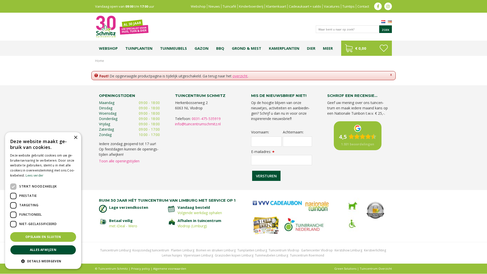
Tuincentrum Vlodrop (284, 250)
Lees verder (34, 175)
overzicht (240, 76)
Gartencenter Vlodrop (317, 250)
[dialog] (43, 200)
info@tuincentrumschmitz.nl (198, 124)
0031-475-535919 (206, 118)
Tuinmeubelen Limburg (271, 255)
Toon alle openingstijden (119, 161)
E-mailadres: (262, 151)
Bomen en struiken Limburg (216, 250)
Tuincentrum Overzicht (376, 268)
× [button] (75, 138)
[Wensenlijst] (383, 48)
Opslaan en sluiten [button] (43, 237)
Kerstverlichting (375, 250)
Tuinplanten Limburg (252, 250)
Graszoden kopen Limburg (234, 255)
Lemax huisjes (172, 255)
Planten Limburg (182, 250)
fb (378, 6)
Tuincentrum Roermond (307, 255)
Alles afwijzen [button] (43, 250)
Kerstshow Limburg (348, 250)
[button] (43, 261)
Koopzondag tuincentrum (150, 250)
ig (388, 6)
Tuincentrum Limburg (115, 250)
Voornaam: (260, 132)
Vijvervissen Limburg (198, 255)
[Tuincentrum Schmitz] (122, 26)
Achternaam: (293, 132)
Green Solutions (345, 268)
